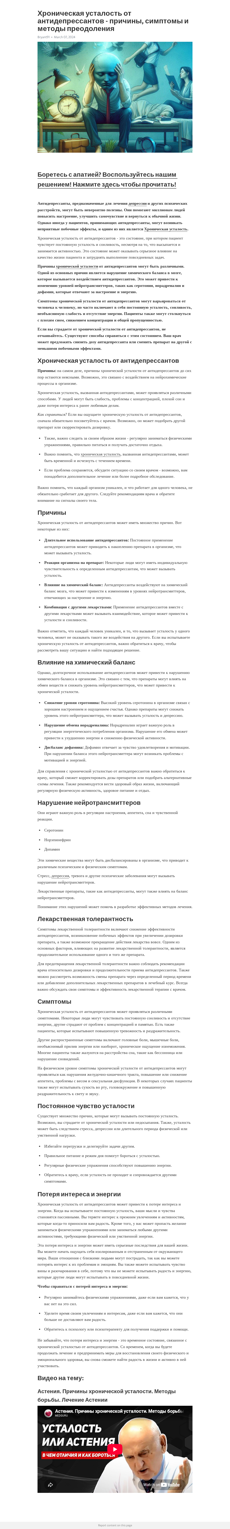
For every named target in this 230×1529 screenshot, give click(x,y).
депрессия (60, 875)
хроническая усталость (100, 454)
